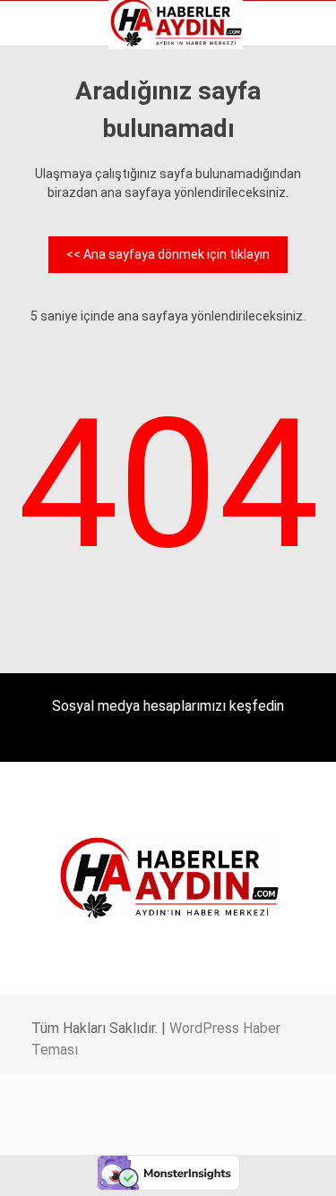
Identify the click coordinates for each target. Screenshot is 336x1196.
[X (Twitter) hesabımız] (108, 1167)
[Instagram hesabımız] (161, 1167)
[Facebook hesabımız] (56, 1167)
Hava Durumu (65, 214)
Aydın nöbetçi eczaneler (96, 157)
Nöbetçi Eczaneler (79, 270)
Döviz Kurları (62, 195)
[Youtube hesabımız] (213, 1167)
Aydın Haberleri (69, 139)
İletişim (48, 233)
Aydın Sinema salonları (91, 176)
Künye (44, 251)
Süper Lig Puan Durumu (93, 289)
